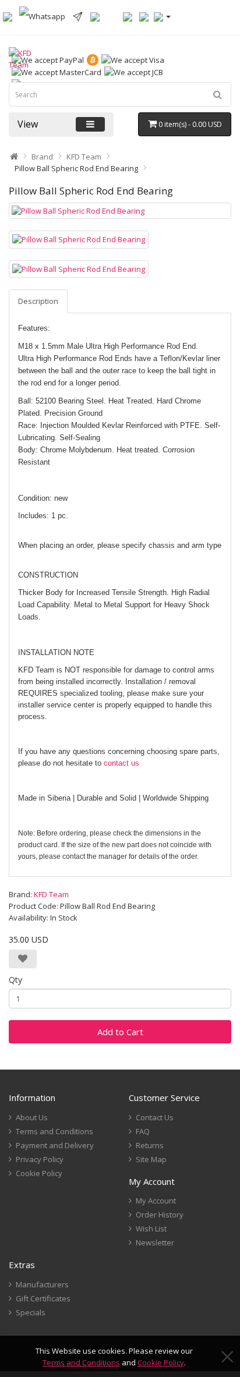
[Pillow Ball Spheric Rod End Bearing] (120, 211)
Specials (30, 1312)
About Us (32, 1117)
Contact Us (155, 1117)
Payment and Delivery (55, 1145)
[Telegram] (77, 15)
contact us (121, 763)
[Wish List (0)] (127, 15)
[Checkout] (144, 15)
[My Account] (162, 15)
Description (38, 301)
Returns (150, 1145)
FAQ (143, 1131)
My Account (156, 1200)
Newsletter (155, 1242)
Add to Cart (120, 1032)
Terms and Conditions (81, 1362)
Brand (42, 156)
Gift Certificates (43, 1298)
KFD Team (83, 156)
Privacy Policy (39, 1159)
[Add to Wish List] (23, 959)
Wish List (151, 1228)
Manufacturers (42, 1284)
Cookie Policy (160, 1362)
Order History (159, 1214)
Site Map (151, 1159)
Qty (15, 979)
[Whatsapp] (42, 15)
